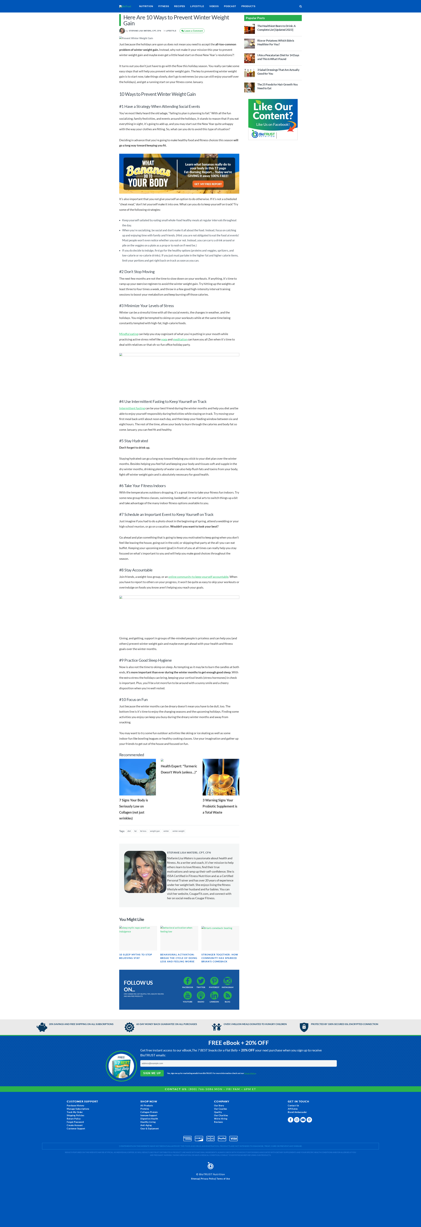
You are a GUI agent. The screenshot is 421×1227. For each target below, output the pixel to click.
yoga (164, 339)
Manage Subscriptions (78, 1108)
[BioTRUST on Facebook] (291, 1120)
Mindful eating (128, 334)
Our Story (219, 1105)
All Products (146, 1105)
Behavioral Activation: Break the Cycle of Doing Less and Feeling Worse (178, 958)
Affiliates (293, 1108)
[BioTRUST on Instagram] (297, 1120)
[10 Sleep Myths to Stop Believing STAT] (138, 938)
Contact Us (293, 1105)
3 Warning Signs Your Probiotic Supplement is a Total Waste (220, 806)
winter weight (178, 831)
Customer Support (76, 1128)
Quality (218, 1112)
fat (135, 831)
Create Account (75, 1125)
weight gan (155, 831)
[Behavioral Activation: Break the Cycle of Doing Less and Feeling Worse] (179, 938)
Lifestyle (197, 6)
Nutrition (146, 6)
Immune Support (148, 1115)
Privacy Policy (250, 1073)
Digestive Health (149, 1118)
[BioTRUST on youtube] (303, 1120)
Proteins (144, 1108)
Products (248, 6)
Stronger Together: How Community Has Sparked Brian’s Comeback (219, 958)
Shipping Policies (75, 1115)
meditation (180, 339)
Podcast (230, 6)
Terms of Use (223, 1178)
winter (166, 831)
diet (129, 831)
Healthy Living (148, 1122)
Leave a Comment (193, 31)
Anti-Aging (146, 1125)
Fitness (163, 6)
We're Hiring (220, 1118)
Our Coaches (220, 1108)
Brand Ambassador (297, 1112)
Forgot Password (75, 1122)
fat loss (143, 831)
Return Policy (74, 1118)
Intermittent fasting (132, 408)
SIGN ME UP (152, 1073)
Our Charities (221, 1115)
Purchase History (75, 1105)
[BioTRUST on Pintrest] (310, 1120)
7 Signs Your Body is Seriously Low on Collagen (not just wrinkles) (133, 809)
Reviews (218, 1122)
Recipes (179, 6)
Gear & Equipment (149, 1128)
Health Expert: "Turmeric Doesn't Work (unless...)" (179, 769)
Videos (214, 6)
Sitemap (195, 1178)
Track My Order (75, 1112)
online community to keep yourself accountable (198, 576)
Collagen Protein (149, 1112)
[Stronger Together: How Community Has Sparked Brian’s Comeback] (220, 938)
